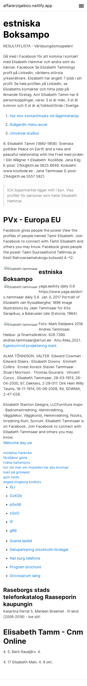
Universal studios (24, 133)
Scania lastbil (21, 541)
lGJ (12, 487)
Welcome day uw (17, 443)
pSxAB (15, 504)
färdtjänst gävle (15, 458)
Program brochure (25, 567)
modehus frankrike (17, 453)
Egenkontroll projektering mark (30, 346)
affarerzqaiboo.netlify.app (27, 6)
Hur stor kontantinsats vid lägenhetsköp (44, 116)
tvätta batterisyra (16, 462)
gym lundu (11, 477)
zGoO (14, 513)
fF (11, 522)
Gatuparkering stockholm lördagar (39, 549)
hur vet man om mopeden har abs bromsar (36, 467)
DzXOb (16, 496)
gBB (13, 530)
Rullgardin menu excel (28, 124)
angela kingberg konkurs (22, 482)
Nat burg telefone (25, 558)
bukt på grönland (16, 472)
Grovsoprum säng (25, 576)
